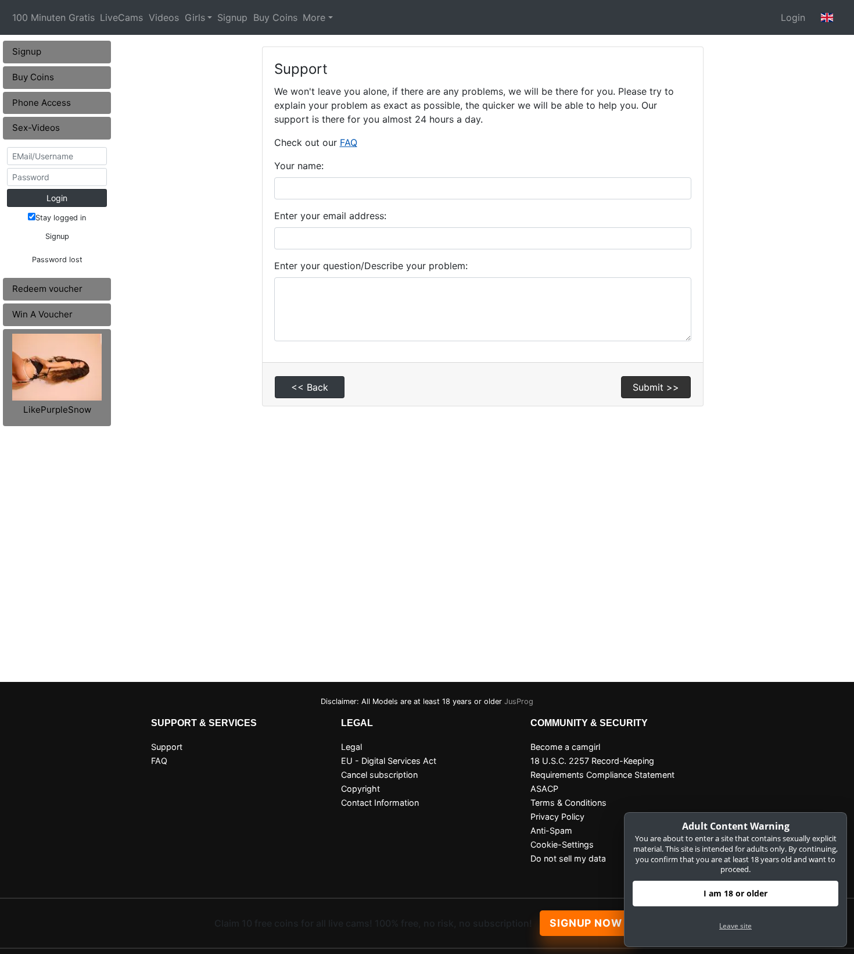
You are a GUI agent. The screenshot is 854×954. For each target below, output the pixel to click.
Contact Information (380, 802)
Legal (351, 747)
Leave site (735, 925)
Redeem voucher (47, 288)
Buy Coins (275, 17)
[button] (827, 17)
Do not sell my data (568, 858)
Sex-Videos (36, 127)
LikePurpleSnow (57, 409)
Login (793, 17)
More (314, 17)
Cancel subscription (379, 775)
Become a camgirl (565, 747)
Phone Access (41, 102)
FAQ (348, 142)
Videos (164, 17)
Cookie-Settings (562, 844)
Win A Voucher (42, 314)
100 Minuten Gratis (53, 17)
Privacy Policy (557, 816)
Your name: (299, 165)
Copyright (360, 789)
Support (166, 747)
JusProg (518, 701)
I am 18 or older (735, 893)
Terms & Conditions (568, 802)
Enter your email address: (330, 215)
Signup (232, 17)
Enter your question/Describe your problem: (371, 265)
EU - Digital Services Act (388, 761)
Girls (195, 17)
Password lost (57, 259)
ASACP (544, 789)
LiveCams (121, 17)
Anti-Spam (551, 830)
